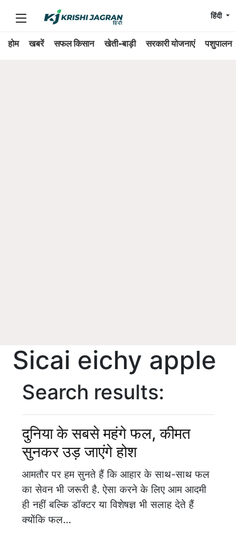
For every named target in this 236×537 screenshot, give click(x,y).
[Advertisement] (118, 222)
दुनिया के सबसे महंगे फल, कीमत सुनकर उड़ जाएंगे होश (106, 442)
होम (13, 43)
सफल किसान (74, 43)
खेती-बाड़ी (120, 43)
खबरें (36, 43)
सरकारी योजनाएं (170, 43)
